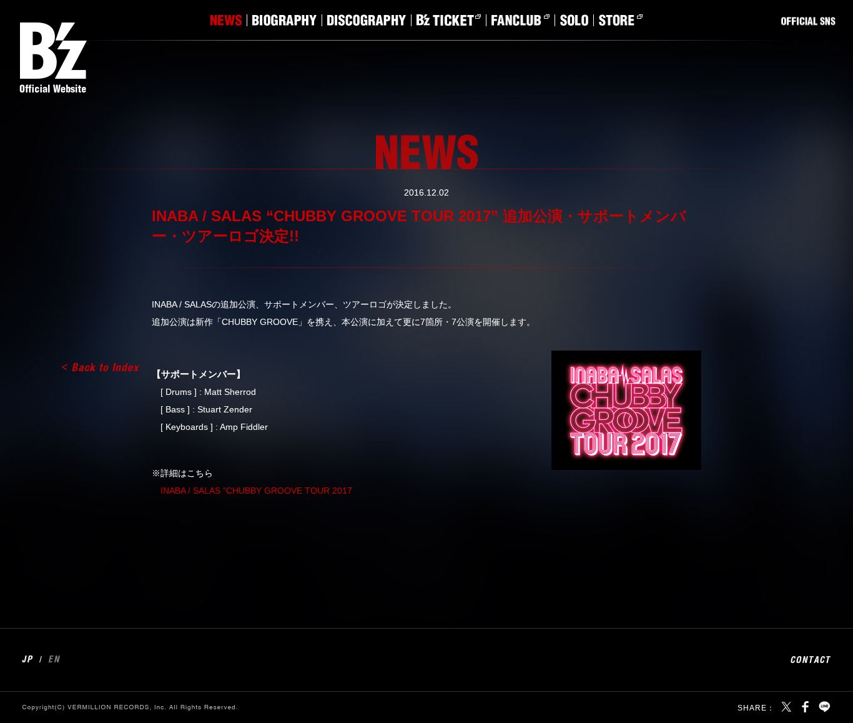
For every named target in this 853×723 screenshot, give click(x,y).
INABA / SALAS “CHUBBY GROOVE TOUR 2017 (256, 491)
